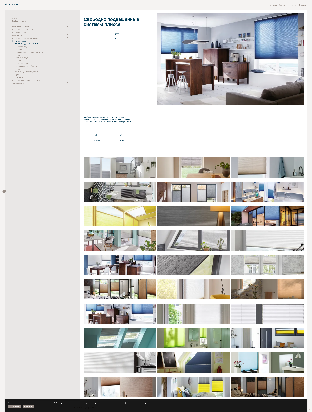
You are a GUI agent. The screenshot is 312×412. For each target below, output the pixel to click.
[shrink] (4, 191)
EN (293, 5)
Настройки (28, 406)
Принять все (14, 406)
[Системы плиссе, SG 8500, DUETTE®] (120, 314)
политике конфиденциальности (176, 403)
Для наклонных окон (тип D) (25, 66)
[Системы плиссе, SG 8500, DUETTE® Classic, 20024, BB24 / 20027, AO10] (120, 265)
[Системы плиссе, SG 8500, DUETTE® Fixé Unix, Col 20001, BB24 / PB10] (120, 216)
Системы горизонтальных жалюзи (26, 80)
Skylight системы (18, 83)
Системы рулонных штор (22, 29)
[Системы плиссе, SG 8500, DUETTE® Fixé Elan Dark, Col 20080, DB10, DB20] (120, 338)
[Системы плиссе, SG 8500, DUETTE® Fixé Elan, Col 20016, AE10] (267, 216)
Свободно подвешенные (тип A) (27, 43)
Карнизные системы (20, 26)
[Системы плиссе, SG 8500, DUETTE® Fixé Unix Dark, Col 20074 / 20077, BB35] (120, 289)
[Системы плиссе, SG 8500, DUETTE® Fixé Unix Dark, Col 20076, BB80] (193, 362)
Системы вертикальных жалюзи (25, 38)
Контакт (283, 5)
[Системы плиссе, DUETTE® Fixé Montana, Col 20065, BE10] (193, 265)
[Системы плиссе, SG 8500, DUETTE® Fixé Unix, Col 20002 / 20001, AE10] (193, 289)
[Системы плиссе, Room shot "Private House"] (267, 240)
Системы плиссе (19, 41)
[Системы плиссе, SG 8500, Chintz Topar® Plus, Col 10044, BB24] (267, 338)
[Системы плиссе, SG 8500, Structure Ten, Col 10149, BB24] (267, 314)
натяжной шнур (21, 46)
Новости (274, 5)
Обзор (14, 18)
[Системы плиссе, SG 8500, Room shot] (193, 314)
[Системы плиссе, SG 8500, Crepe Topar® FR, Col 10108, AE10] (120, 362)
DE (289, 5)
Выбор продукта (19, 21)
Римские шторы (18, 35)
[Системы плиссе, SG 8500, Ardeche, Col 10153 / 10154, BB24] (267, 265)
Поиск (267, 5)
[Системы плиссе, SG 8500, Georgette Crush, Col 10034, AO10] (120, 240)
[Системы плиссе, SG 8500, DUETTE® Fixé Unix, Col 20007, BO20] (193, 338)
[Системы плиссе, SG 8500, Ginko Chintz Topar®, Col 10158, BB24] (193, 167)
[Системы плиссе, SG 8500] (120, 387)
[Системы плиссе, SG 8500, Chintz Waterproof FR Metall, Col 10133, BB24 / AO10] (120, 167)
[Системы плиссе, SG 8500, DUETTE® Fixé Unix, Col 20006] (193, 216)
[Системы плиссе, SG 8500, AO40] (267, 167)
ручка (17, 55)
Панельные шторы (19, 32)
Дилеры (303, 5)
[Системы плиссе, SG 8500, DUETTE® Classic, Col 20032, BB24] (267, 289)
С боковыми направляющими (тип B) (29, 52)
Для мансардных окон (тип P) (26, 71)
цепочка (18, 49)
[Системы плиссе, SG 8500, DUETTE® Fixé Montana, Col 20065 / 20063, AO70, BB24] (193, 192)
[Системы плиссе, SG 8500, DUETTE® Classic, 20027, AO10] (267, 362)
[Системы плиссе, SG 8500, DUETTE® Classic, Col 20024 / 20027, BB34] (267, 192)
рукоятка (19, 77)
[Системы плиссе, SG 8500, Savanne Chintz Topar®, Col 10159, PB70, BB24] (120, 192)
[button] (310, 398)
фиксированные (22, 63)
